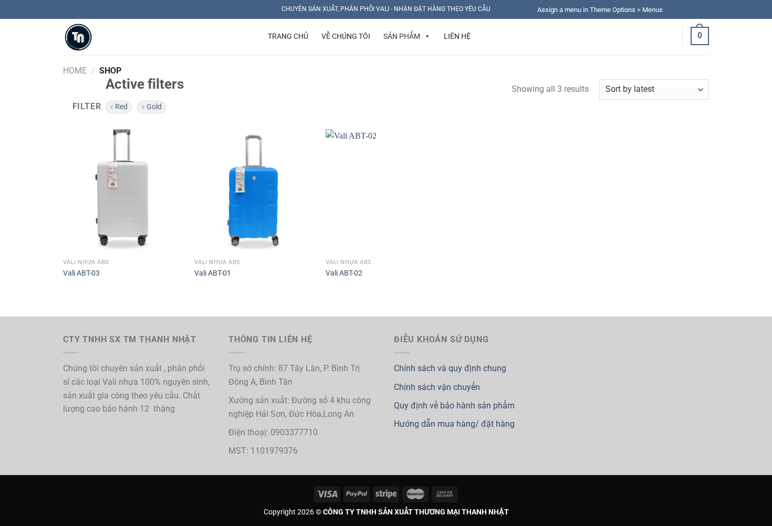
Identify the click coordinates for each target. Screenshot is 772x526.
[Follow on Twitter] (694, 9)
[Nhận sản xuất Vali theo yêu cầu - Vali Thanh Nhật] (143, 37)
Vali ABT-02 (344, 273)
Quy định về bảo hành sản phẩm (454, 406)
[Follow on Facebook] (674, 9)
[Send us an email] (704, 9)
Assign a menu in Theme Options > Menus (600, 10)
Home (75, 71)
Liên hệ (457, 36)
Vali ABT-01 (212, 273)
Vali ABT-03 (81, 273)
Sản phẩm (401, 36)
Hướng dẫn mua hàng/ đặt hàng (454, 424)
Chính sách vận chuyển (437, 387)
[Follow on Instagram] (684, 9)
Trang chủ (288, 36)
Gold (154, 106)
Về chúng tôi (345, 36)
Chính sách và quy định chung (450, 368)
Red (121, 106)
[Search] (243, 36)
